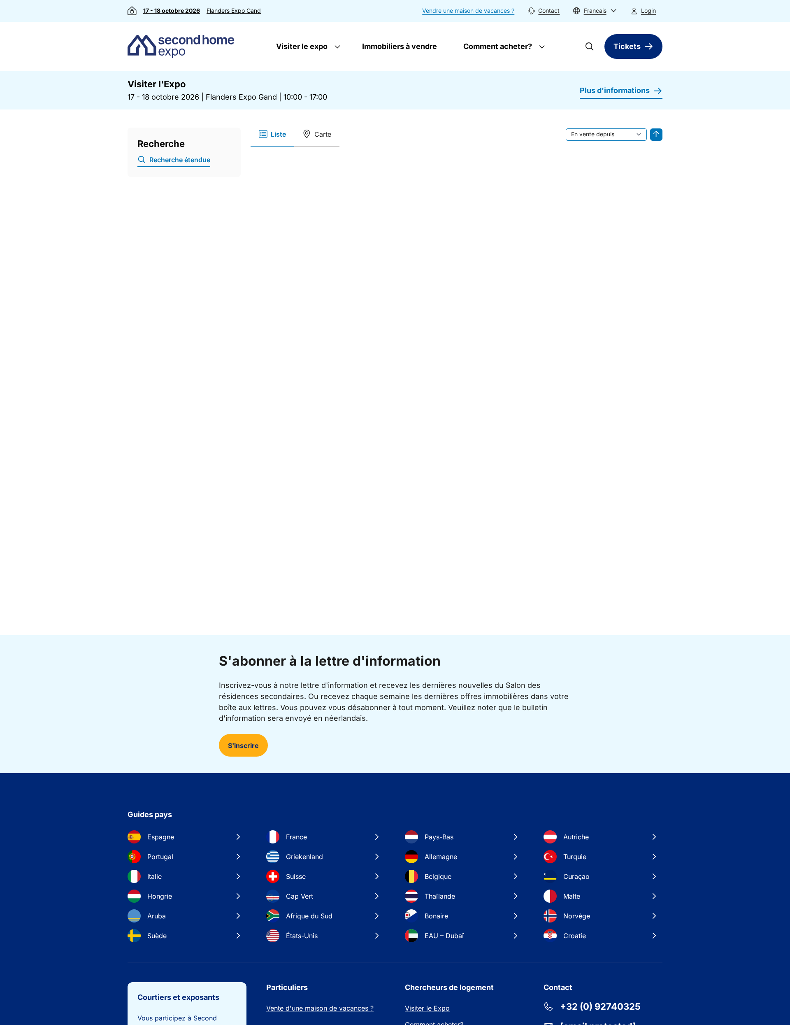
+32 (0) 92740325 (600, 1006)
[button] (594, 11)
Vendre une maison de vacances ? (468, 10)
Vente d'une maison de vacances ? (320, 1008)
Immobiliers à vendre (399, 46)
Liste (278, 134)
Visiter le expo (301, 46)
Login (648, 10)
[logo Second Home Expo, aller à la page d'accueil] (183, 46)
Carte (322, 134)
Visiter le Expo (427, 1008)
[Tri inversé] (656, 134)
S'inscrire (243, 745)
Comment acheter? (496, 46)
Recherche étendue (179, 160)
